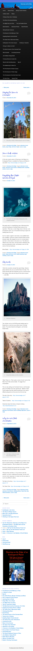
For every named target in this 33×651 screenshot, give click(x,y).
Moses (13, 13)
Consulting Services (15, 52)
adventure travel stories (11, 167)
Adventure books (24, 489)
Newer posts (27, 87)
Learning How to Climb (8, 599)
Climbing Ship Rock (7, 611)
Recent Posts (11, 10)
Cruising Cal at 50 (6, 621)
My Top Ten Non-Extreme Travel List (16, 528)
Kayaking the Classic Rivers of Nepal (10, 177)
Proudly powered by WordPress (16, 648)
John (3, 529)
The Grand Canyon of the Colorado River (12, 49)
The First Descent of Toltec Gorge (10, 71)
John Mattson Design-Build (9, 55)
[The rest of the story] (11, 400)
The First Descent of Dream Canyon (10, 68)
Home (4, 10)
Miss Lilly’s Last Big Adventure (10, 513)
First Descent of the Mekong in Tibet (10, 33)
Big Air (19, 62)
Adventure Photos (15, 26)
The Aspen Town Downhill (8, 624)
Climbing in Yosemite (24, 42)
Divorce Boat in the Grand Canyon (10, 630)
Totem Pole (23, 491)
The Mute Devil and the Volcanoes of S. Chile (13, 606)
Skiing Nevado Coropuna (8, 30)
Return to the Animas (7, 623)
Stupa (17, 147)
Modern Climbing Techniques (9, 640)
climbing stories (21, 167)
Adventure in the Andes (8, 626)
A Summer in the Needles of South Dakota (17, 533)
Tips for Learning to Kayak (9, 604)
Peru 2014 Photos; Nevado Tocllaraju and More (14, 595)
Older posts (5, 87)
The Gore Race (6, 78)
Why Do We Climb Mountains (9, 62)
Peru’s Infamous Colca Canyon (10, 597)
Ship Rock (6, 262)
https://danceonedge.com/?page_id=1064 (19, 249)
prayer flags (8, 147)
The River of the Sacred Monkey (10, 20)
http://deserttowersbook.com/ (9, 405)
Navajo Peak (14, 78)
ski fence (14, 147)
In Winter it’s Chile (7, 592)
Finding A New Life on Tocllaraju (10, 17)
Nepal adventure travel (11, 254)
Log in (4, 539)
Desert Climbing (17, 410)
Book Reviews (25, 26)
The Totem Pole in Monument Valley (11, 39)
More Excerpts (6, 52)
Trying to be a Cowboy (8, 616)
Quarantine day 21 (6, 515)
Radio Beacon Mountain (8, 636)
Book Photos (5, 612)
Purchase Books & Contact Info (9, 59)
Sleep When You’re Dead (8, 601)
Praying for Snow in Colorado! (10, 94)
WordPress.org (6, 544)
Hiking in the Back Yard (8, 638)
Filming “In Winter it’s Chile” (9, 46)
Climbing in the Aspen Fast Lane (10, 517)
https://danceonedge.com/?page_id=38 (17, 162)
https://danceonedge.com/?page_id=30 (19, 486)
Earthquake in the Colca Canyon (10, 42)
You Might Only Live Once (8, 23)
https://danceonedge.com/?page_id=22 (21, 400)
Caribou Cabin (6, 13)
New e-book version (9, 153)
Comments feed (6, 542)
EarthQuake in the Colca (8, 510)
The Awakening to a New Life (9, 65)
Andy (3, 531)
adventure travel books (7, 410)
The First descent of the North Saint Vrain (12, 75)
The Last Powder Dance (21, 23)
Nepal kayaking (20, 254)
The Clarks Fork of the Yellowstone (11, 619)
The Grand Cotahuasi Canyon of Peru (11, 633)
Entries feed (5, 540)
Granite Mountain (6, 631)
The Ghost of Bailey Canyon (9, 511)
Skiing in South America (21, 10)
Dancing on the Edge (11, 145)
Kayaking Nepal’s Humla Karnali (10, 36)
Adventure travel (24, 409)
